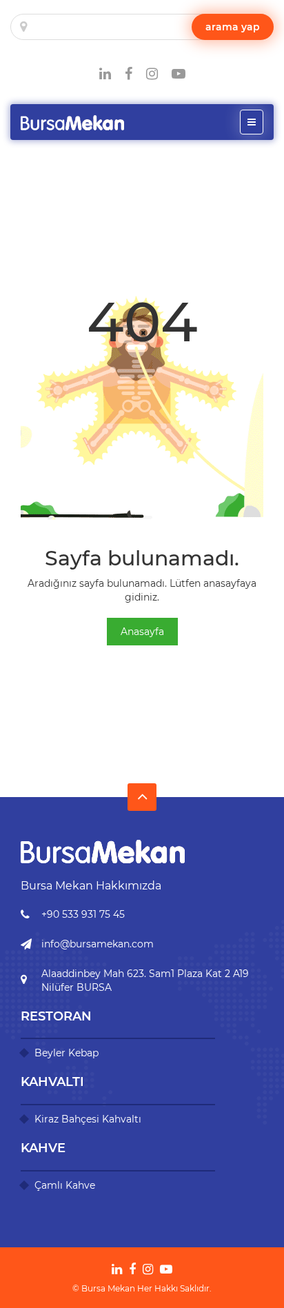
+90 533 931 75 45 (83, 914)
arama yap (232, 27)
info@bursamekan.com (97, 944)
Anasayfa (142, 631)
